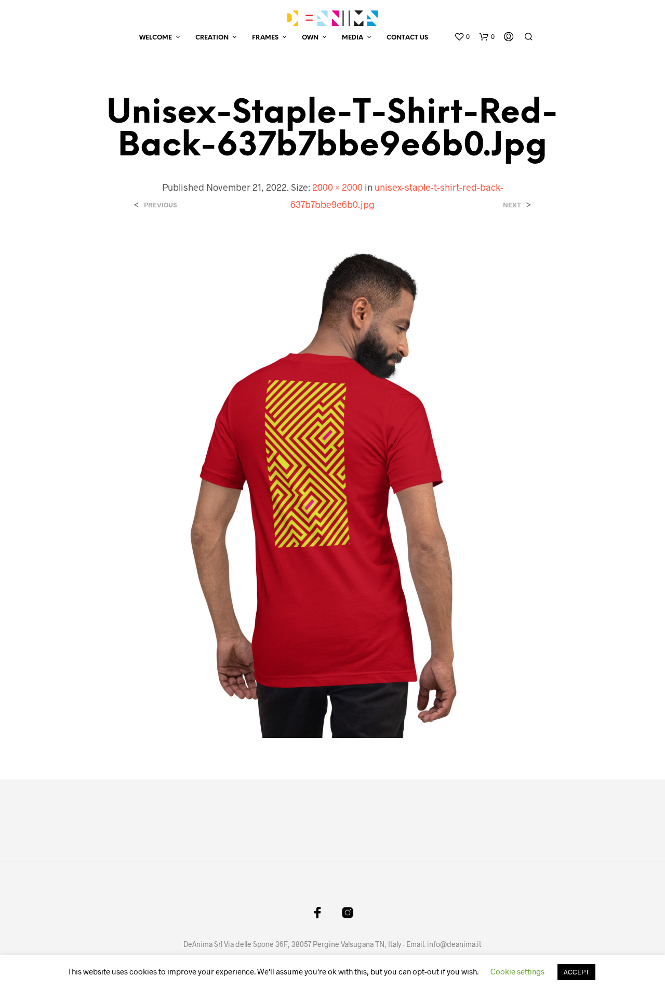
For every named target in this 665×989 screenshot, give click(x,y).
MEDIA (352, 37)
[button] (462, 37)
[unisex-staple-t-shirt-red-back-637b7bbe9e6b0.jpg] (332, 487)
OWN (310, 37)
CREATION (212, 37)
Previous (160, 205)
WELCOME (155, 37)
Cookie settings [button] (517, 971)
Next (512, 205)
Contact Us (407, 37)
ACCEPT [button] (576, 972)
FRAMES (265, 37)
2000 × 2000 (337, 187)
